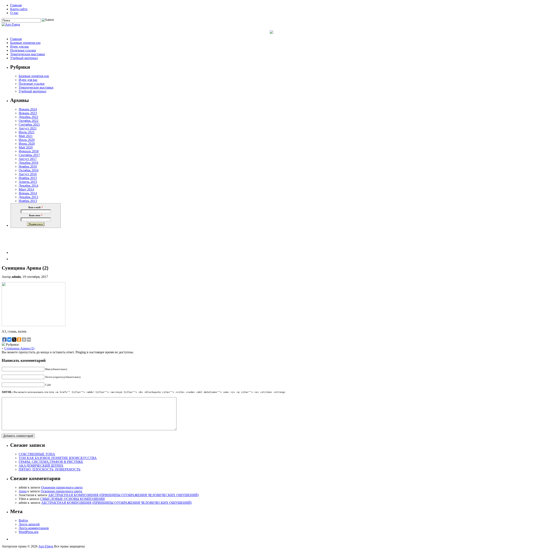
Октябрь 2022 (28, 121)
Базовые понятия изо (25, 43)
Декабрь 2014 (28, 185)
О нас (14, 13)
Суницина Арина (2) (19, 348)
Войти (23, 520)
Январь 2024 (28, 109)
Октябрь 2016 (28, 170)
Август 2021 (28, 128)
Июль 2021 (27, 132)
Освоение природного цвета (62, 487)
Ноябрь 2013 (28, 201)
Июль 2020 (27, 140)
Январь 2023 (28, 113)
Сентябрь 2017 (29, 155)
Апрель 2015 (28, 182)
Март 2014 (26, 189)
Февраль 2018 (29, 151)
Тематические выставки (27, 54)
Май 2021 (26, 136)
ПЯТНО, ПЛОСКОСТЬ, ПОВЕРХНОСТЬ (49, 469)
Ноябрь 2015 (28, 178)
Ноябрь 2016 (28, 166)
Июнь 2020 (27, 143)
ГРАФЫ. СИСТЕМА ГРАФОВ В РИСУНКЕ (51, 462)
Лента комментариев (34, 528)
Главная (16, 5)
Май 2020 (26, 147)
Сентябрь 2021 (29, 124)
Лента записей (29, 524)
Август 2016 (28, 174)
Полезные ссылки (23, 50)
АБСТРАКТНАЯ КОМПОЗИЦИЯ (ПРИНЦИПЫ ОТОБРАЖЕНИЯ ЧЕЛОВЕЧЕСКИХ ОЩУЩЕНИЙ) (123, 495)
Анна (23, 491)
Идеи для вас (19, 46)
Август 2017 (28, 159)
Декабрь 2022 (28, 117)
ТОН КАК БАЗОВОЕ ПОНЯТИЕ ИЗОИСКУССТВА (58, 458)
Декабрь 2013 (28, 197)
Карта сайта (18, 9)
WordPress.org (28, 532)
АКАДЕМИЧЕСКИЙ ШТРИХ (41, 465)
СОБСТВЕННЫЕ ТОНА (37, 454)
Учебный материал (24, 58)
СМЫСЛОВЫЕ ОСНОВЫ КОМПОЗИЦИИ (72, 499)
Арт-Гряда (45, 546)
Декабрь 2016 (28, 162)
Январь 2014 (28, 193)
